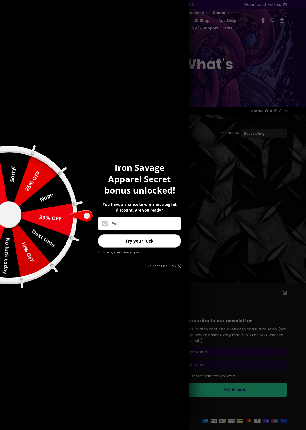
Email (116, 224)
